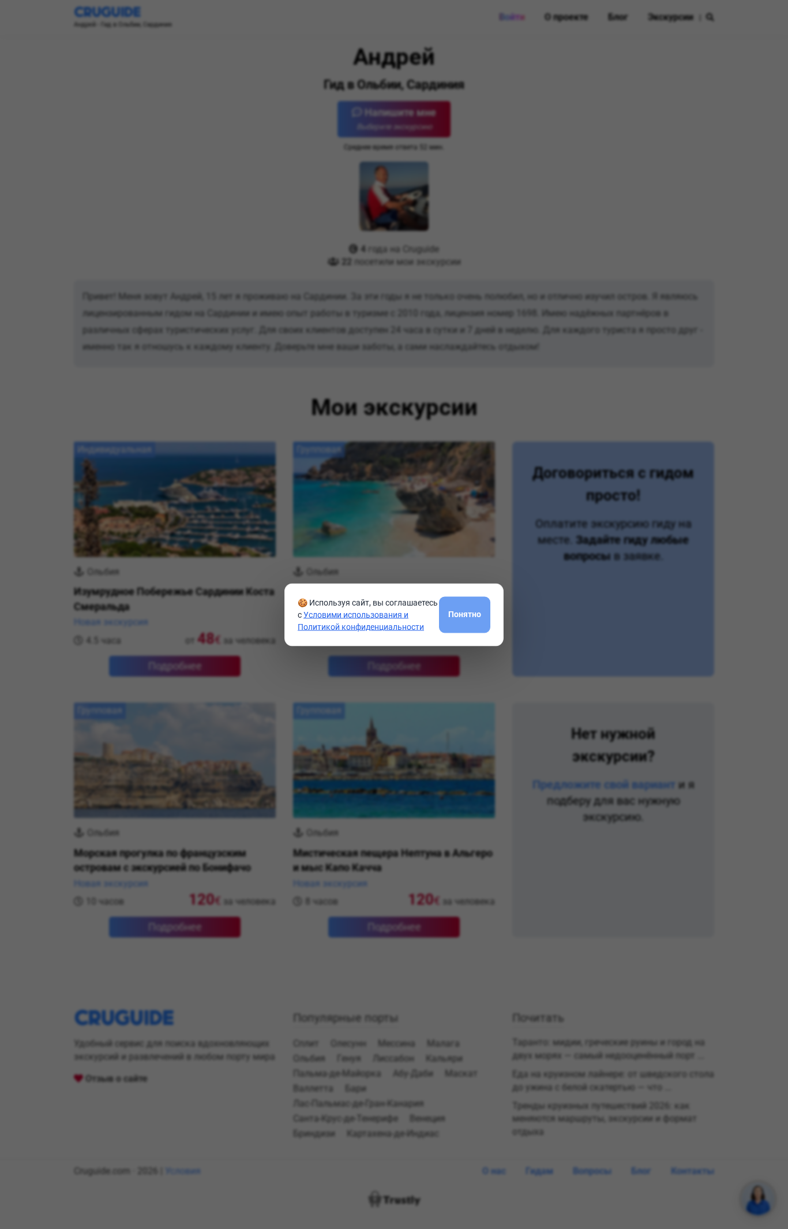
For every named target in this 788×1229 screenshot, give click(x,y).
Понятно (464, 614)
